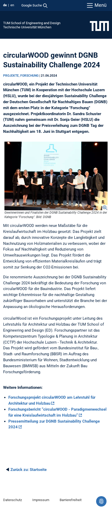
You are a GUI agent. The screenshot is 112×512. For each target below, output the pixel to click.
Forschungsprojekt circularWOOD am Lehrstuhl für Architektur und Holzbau (51, 400)
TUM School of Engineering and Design (31, 23)
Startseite (28, 469)
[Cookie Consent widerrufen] (101, 501)
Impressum (40, 500)
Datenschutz (12, 500)
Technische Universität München (27, 27)
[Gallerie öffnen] (56, 176)
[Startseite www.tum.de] (99, 25)
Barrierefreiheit (71, 500)
